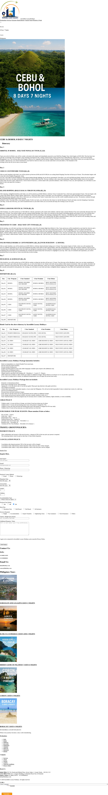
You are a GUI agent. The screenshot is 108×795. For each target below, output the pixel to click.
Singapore (6, 750)
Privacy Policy (7, 765)
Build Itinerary (21, 20)
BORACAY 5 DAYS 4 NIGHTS (11, 726)
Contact (5, 762)
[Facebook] (2, 782)
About (31, 20)
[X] (3, 782)
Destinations (3, 20)
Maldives (5, 742)
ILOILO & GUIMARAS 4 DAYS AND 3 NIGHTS (17, 634)
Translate (12, 785)
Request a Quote (37, 20)
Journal (27, 20)
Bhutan (5, 751)
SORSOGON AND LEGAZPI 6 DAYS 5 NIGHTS (17, 603)
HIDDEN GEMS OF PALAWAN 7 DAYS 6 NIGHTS (18, 665)
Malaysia (5, 748)
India (4, 739)
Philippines (6, 745)
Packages (14, 20)
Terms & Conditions (8, 764)
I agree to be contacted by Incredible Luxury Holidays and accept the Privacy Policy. (22, 539)
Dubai (5, 741)
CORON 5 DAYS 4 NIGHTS (10, 696)
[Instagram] (1, 782)
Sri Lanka (6, 744)
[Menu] (0, 22)
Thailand (5, 747)
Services (9, 20)
